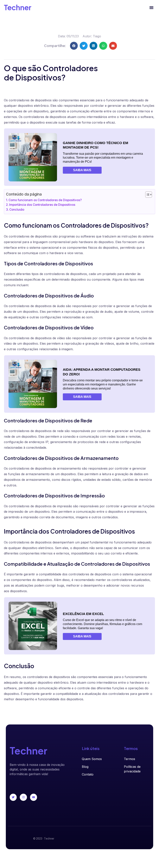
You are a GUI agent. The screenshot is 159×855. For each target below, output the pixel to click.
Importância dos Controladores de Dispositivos (42, 205)
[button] (151, 7)
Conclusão (16, 209)
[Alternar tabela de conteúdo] (146, 194)
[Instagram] (23, 797)
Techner (17, 7)
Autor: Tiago (92, 36)
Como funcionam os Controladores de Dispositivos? (45, 200)
